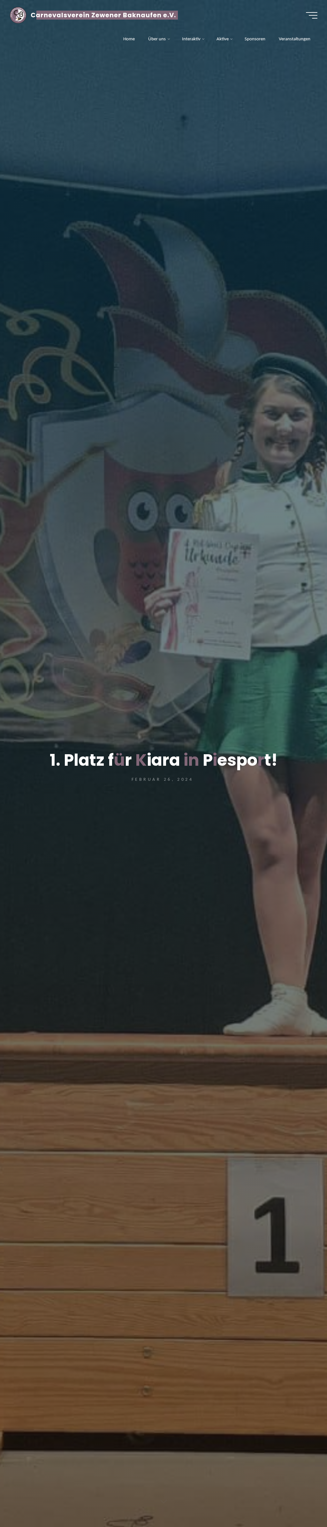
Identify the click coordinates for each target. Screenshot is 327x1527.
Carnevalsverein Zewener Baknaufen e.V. (103, 15)
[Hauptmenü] (311, 15)
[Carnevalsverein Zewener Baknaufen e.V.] (18, 15)
